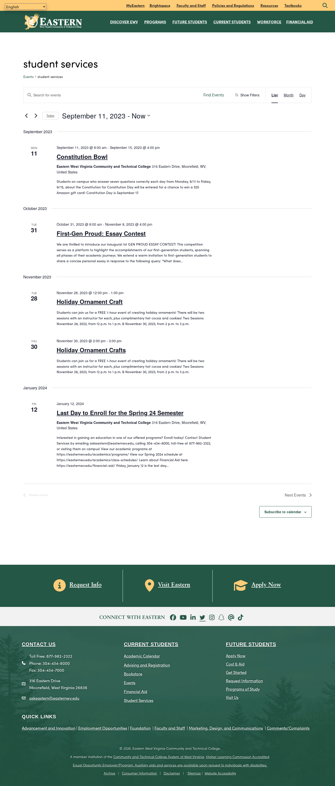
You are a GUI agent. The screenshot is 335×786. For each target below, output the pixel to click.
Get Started (236, 672)
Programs (155, 21)
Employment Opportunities (102, 728)
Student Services (138, 700)
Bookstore (133, 673)
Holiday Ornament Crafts (91, 350)
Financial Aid (299, 21)
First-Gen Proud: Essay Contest (101, 233)
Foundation (140, 728)
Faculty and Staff (191, 5)
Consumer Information (139, 773)
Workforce (269, 21)
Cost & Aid (235, 664)
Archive (109, 773)
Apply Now (235, 655)
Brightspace (160, 5)
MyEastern (135, 5)
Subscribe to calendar (282, 511)
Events (28, 76)
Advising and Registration (147, 665)
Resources (269, 5)
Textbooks (293, 5)
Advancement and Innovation (48, 728)
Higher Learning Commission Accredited (237, 756)
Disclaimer (172, 773)
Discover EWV (124, 21)
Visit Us (232, 697)
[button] (325, 5)
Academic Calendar (142, 655)
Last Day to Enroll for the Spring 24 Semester (120, 412)
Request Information (244, 680)
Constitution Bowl (82, 156)
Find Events (213, 95)
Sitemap (194, 773)
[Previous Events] (26, 115)
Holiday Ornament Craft (90, 301)
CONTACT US (39, 644)
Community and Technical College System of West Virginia (158, 756)
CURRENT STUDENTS (151, 644)
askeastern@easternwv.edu (54, 698)
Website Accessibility (220, 773)
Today (50, 115)
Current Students (232, 21)
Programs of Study (243, 689)
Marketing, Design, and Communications (226, 728)
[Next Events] (36, 115)
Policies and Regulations (233, 5)
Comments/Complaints (288, 728)
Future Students (189, 21)
